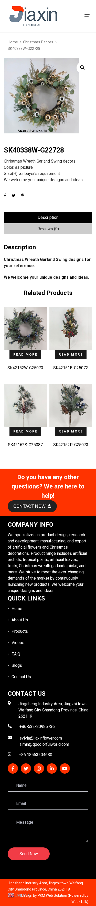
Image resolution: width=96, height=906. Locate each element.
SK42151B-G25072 (70, 367)
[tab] (48, 217)
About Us (20, 620)
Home (13, 42)
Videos (18, 642)
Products (20, 631)
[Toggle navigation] (76, 16)
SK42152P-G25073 (70, 444)
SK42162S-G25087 (25, 444)
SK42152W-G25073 (25, 367)
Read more (25, 354)
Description (48, 217)
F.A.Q (16, 654)
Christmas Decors (38, 42)
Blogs (17, 665)
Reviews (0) (48, 228)
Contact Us (21, 676)
